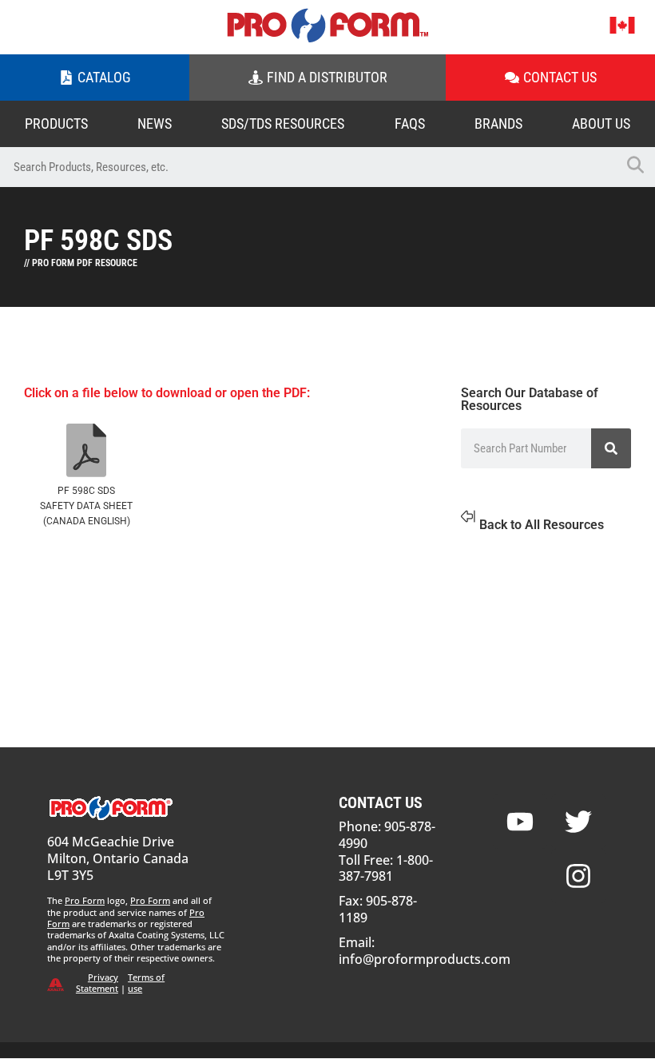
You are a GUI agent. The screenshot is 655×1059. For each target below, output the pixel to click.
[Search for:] (307, 167)
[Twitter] (578, 821)
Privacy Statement (97, 982)
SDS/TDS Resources (282, 123)
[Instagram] (578, 876)
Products (56, 123)
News (154, 123)
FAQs (410, 123)
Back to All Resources (541, 524)
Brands (498, 123)
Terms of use (146, 982)
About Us (601, 123)
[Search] (611, 448)
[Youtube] (520, 821)
